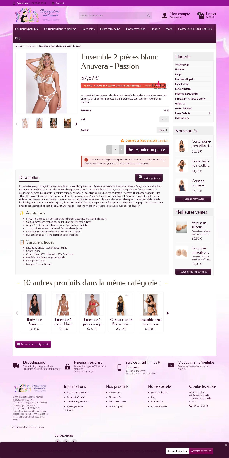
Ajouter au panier (151, 149)
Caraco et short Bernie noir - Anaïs (121, 323)
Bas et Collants (182, 113)
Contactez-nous (159, 406)
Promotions (115, 392)
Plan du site (157, 401)
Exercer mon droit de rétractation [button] (27, 427)
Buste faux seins (110, 29)
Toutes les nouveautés (193, 198)
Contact (60, 3)
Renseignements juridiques (73, 408)
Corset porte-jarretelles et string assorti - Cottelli (201, 147)
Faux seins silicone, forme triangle (199, 229)
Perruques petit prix (26, 29)
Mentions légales (159, 392)
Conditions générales (77, 401)
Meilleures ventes (117, 401)
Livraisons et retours (77, 392)
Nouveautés (115, 397)
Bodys (178, 74)
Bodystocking (181, 84)
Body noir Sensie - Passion (34, 323)
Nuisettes (180, 69)
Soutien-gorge (182, 64)
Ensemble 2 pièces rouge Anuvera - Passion (92, 325)
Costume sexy (182, 118)
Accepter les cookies (201, 450)
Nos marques (115, 406)
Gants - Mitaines (183, 108)
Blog (18, 38)
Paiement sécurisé (76, 397)
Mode (169, 29)
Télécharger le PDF (149, 177)
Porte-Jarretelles (183, 88)
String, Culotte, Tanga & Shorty (190, 98)
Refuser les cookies (177, 451)
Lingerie (155, 29)
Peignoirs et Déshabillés (186, 93)
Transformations (135, 29)
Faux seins (88, 29)
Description (29, 177)
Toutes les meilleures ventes (193, 271)
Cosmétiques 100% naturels (195, 29)
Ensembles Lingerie (184, 79)
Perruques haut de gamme (60, 29)
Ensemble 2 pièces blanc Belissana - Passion (63, 325)
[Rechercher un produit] (148, 15)
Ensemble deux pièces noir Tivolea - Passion (150, 325)
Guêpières (180, 103)
